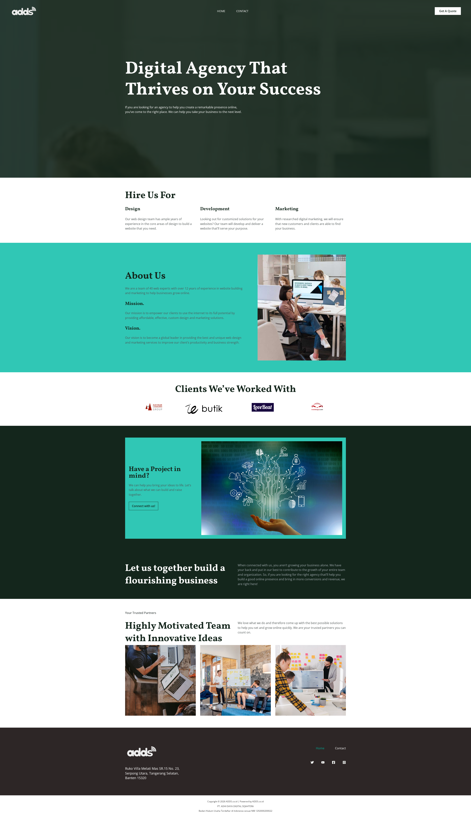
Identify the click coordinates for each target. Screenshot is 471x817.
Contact (340, 748)
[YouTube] (323, 762)
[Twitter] (312, 762)
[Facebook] (333, 762)
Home (320, 748)
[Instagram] (344, 762)
